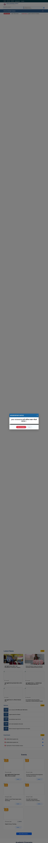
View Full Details (21, 427)
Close (29, 427)
